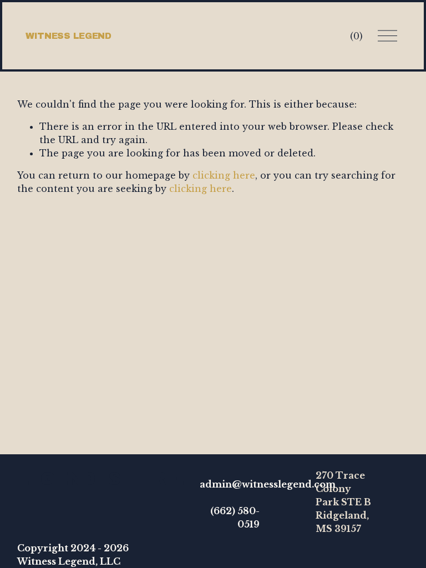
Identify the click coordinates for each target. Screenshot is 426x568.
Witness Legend (68, 35)
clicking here (223, 175)
